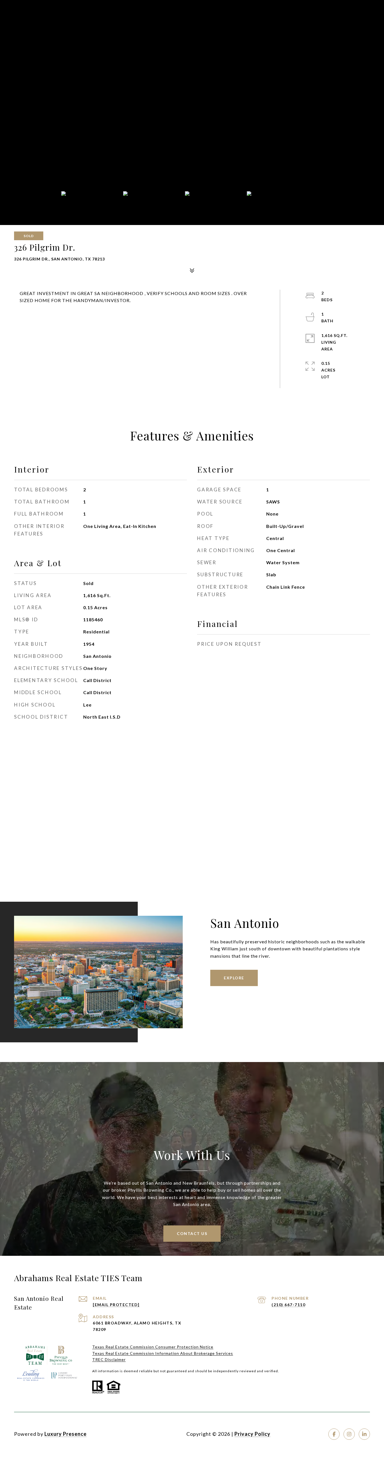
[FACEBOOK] (334, 1434)
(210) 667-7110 (288, 1304)
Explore (234, 977)
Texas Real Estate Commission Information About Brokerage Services (162, 1353)
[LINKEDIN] (364, 1434)
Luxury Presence (65, 1434)
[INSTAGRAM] (349, 1434)
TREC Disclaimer (109, 1359)
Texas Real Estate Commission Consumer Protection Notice (152, 1346)
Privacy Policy (252, 1434)
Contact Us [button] (192, 1233)
